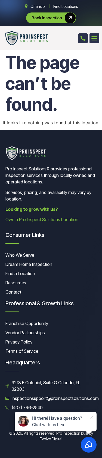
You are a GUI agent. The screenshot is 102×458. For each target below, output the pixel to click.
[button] (94, 38)
